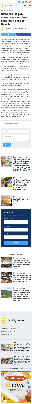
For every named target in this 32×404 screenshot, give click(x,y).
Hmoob (16, 123)
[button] (8, 34)
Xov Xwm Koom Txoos (20, 157)
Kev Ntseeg (17, 196)
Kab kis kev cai (9, 123)
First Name (7, 226)
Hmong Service (11, 28)
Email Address (8, 218)
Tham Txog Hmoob (7, 10)
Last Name (7, 234)
